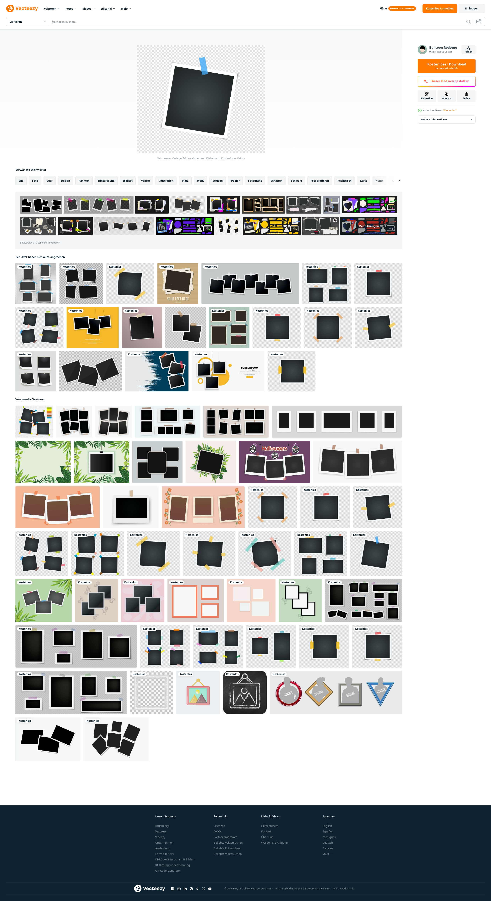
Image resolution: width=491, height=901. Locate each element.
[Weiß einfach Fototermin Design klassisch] (151, 692)
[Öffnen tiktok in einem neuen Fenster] (197, 888)
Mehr (124, 8)
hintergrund (106, 180)
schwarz (296, 180)
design (65, 180)
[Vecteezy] (22, 8)
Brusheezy (162, 826)
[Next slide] (396, 180)
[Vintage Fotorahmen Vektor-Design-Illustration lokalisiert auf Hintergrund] (177, 283)
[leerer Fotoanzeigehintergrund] (142, 327)
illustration (166, 180)
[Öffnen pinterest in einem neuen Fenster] (191, 888)
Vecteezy (160, 831)
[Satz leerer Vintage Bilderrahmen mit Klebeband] (326, 283)
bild (21, 180)
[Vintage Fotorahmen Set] (229, 327)
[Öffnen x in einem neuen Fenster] (203, 888)
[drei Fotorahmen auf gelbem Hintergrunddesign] (93, 327)
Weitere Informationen (434, 119)
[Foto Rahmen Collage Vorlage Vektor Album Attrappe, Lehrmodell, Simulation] (363, 600)
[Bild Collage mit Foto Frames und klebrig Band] (71, 692)
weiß (200, 180)
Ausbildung (162, 848)
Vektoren (50, 8)
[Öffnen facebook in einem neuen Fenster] (172, 888)
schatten (276, 180)
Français (327, 848)
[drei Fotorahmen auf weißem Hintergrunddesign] (228, 371)
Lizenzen (219, 826)
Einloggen (471, 8)
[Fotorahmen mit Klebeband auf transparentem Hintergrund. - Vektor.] (185, 327)
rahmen (84, 180)
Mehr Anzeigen (369, 226)
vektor (145, 180)
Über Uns (267, 837)
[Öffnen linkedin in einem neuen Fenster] (185, 888)
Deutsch (327, 842)
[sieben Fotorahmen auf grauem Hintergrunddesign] (250, 283)
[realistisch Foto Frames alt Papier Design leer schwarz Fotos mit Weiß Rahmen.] (47, 739)
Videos (86, 8)
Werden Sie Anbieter (274, 842)
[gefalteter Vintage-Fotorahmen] (35, 371)
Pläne (383, 8)
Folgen (468, 51)
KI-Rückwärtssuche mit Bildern (175, 859)
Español (327, 831)
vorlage (217, 180)
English (327, 826)
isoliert (128, 180)
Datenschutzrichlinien (317, 888)
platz (185, 180)
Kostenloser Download (446, 66)
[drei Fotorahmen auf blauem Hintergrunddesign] (156, 371)
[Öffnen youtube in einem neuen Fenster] (209, 888)
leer (49, 180)
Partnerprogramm (225, 837)
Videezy (160, 837)
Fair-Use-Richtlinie (343, 888)
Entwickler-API (164, 854)
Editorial (106, 8)
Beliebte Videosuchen (228, 854)
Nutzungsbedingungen (288, 888)
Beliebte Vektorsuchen (228, 842)
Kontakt (266, 831)
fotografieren (319, 180)
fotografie (255, 180)
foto (35, 180)
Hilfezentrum (269, 826)
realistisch (344, 180)
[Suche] (468, 21)
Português (329, 837)
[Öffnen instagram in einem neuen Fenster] (179, 888)
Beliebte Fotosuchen (227, 848)
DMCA (218, 831)
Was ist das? (449, 110)
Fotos (69, 8)
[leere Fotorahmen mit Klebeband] (35, 283)
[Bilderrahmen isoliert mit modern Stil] (336, 692)
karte (363, 180)
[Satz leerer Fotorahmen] (81, 283)
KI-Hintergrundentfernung (172, 865)
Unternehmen (164, 842)
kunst (379, 180)
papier (235, 180)
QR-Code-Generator (168, 870)
